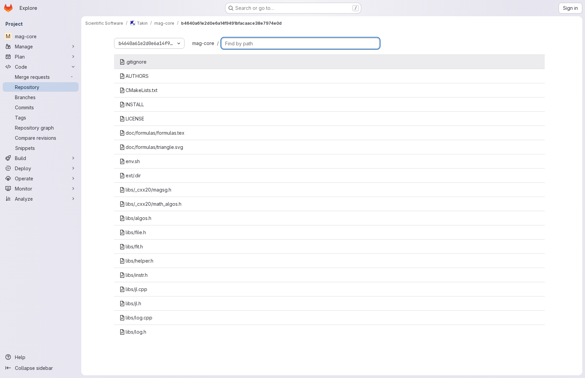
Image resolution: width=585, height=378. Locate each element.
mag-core (203, 43)
